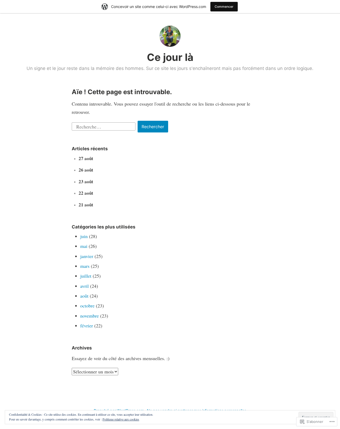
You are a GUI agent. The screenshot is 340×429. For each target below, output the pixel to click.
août (84, 296)
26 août (86, 169)
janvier (86, 256)
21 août (86, 204)
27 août (86, 158)
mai (83, 246)
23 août (86, 181)
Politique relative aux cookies (121, 419)
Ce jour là (170, 57)
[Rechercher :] (104, 126)
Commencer (224, 7)
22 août (86, 193)
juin (84, 236)
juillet (85, 276)
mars (85, 266)
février (86, 325)
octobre (87, 305)
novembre (89, 316)
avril (84, 286)
